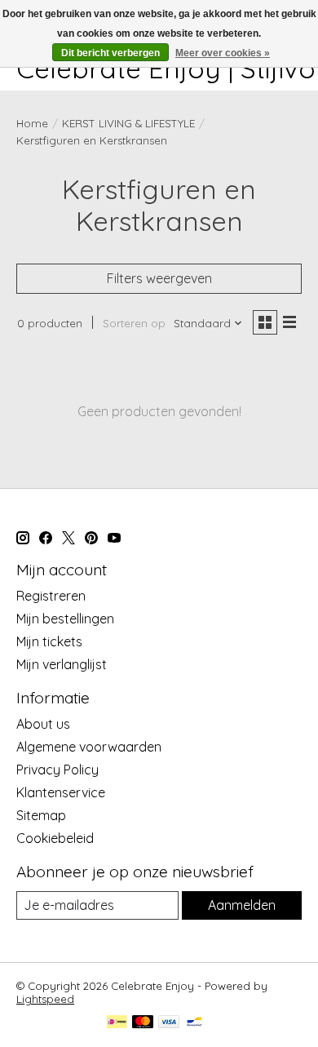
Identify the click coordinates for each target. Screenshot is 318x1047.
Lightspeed (45, 998)
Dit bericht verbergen (110, 53)
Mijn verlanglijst (61, 664)
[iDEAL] (117, 1023)
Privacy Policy (57, 769)
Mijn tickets (49, 641)
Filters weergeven (159, 278)
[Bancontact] (194, 1023)
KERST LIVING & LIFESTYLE (128, 123)
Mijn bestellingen (65, 618)
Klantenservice (60, 792)
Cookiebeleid (55, 838)
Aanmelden (242, 905)
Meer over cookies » (222, 53)
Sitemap (41, 815)
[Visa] (168, 1023)
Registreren (51, 596)
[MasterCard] (142, 1023)
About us (43, 724)
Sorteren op (134, 323)
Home (32, 123)
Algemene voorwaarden (88, 747)
